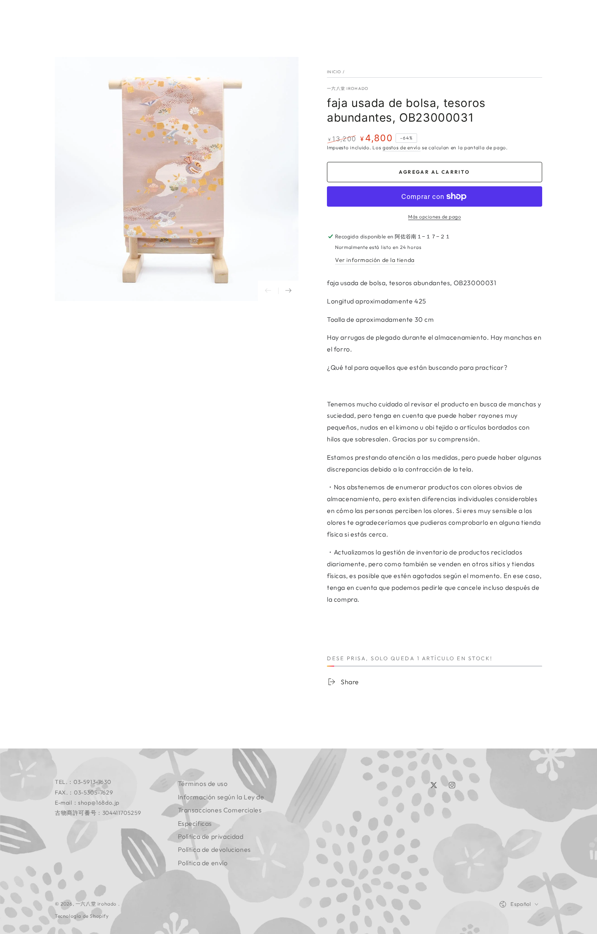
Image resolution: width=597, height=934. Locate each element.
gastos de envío (402, 147)
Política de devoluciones (214, 849)
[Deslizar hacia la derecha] (288, 291)
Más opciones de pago (434, 217)
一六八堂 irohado (97, 904)
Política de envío (203, 863)
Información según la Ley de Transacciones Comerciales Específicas (221, 810)
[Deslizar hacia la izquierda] (268, 291)
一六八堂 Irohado (348, 88)
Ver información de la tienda (375, 260)
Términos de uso (203, 783)
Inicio (334, 71)
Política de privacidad (211, 836)
